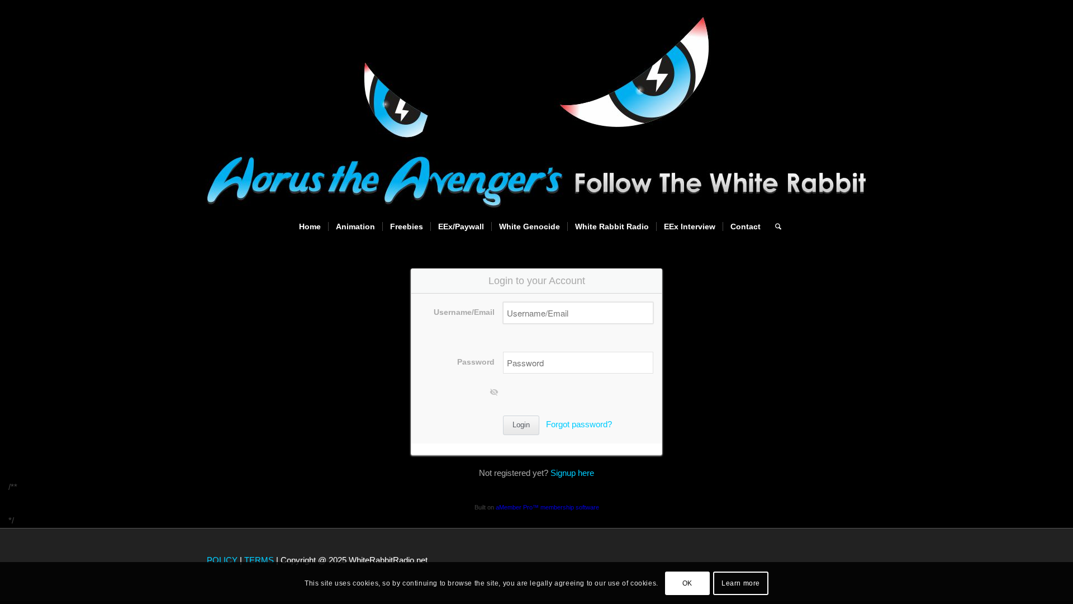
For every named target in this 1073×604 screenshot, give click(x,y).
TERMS (259, 560)
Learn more (740, 583)
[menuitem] (310, 226)
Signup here (572, 473)
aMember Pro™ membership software (547, 507)
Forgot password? (579, 424)
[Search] (774, 226)
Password (476, 362)
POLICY (222, 560)
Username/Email (464, 312)
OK (687, 583)
